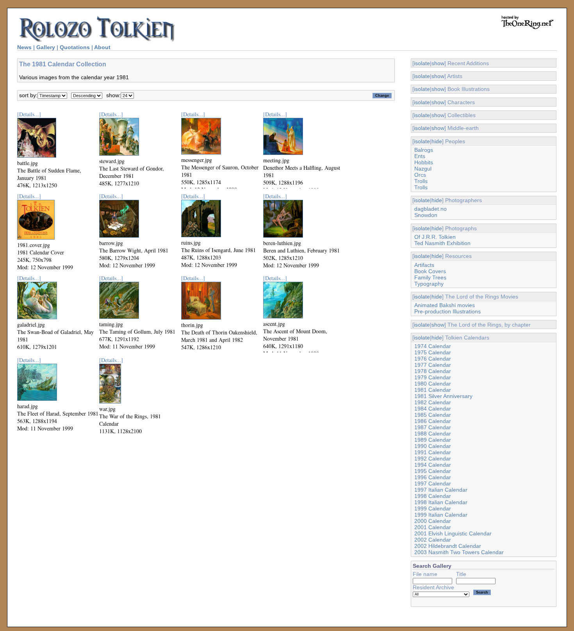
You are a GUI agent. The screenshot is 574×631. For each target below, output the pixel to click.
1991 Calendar (432, 452)
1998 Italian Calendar (440, 502)
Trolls (421, 181)
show (437, 63)
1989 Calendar (432, 440)
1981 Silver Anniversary (443, 396)
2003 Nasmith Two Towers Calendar (459, 552)
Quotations (75, 47)
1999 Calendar (432, 508)
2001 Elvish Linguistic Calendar (453, 533)
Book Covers (430, 271)
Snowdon (425, 215)
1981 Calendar (432, 390)
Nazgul (422, 168)
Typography (429, 284)
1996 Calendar (432, 477)
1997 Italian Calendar (440, 490)
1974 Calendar (432, 346)
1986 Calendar (432, 421)
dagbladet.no (430, 209)
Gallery (45, 47)
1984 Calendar (432, 408)
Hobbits (423, 162)
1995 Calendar (432, 471)
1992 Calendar (432, 458)
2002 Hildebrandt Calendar (447, 546)
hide (436, 141)
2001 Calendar (432, 527)
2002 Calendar (432, 540)
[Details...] (29, 114)
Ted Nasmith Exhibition (442, 243)
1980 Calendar (432, 383)
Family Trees (430, 277)
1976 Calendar (432, 358)
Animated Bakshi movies (444, 305)
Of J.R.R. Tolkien (435, 237)
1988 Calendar (432, 433)
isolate (422, 63)
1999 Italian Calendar (440, 515)
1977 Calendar (432, 365)
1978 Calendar (432, 371)
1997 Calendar (432, 483)
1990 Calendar (432, 446)
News (24, 47)
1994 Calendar (432, 465)
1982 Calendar (432, 402)
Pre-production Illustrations (447, 311)
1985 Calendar (432, 415)
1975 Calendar (432, 352)
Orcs (420, 175)
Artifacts (424, 265)
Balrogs (423, 150)
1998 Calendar (432, 496)
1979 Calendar (432, 377)
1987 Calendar (432, 427)
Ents (419, 156)
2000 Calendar (432, 521)
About (102, 47)
